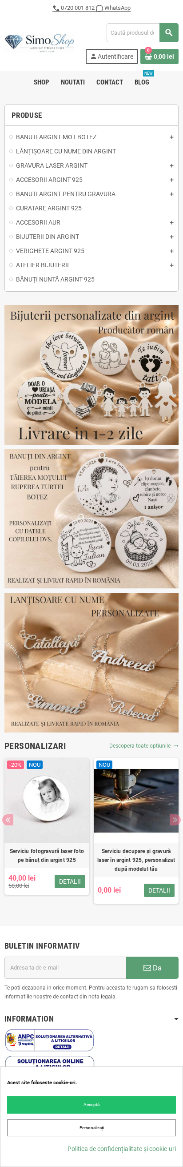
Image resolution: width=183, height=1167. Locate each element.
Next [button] (175, 819)
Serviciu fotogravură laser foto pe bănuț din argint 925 (47, 855)
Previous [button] (7, 819)
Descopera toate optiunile (144, 746)
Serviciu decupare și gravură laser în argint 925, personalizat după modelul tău (136, 860)
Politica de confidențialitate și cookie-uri (122, 1148)
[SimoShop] (39, 43)
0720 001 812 (78, 7)
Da (156, 967)
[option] (47, 831)
